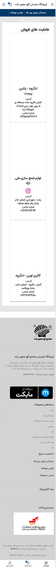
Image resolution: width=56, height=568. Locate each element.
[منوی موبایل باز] (52, 4)
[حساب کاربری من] (4, 4)
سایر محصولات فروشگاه (44, 421)
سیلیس (51, 426)
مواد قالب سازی (47, 442)
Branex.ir (15, 548)
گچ (52, 431)
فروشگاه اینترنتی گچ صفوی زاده (31, 4)
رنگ (52, 410)
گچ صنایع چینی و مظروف (43, 437)
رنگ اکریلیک (48, 415)
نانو (52, 447)
